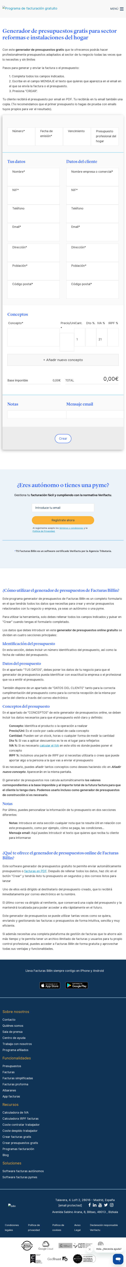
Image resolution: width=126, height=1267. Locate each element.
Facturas (8, 1072)
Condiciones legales (12, 1228)
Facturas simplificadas (17, 1078)
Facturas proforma (15, 1084)
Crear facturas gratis (16, 1136)
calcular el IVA (49, 745)
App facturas (11, 1096)
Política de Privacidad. (44, 531)
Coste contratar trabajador (21, 1124)
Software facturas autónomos (23, 1171)
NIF (15, 190)
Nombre (18, 171)
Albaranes (9, 1090)
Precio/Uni (68, 325)
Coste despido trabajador (20, 1130)
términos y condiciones (71, 528)
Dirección (19, 247)
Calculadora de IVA (15, 1112)
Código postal (22, 284)
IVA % (101, 323)
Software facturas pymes (19, 1177)
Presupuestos (11, 1066)
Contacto (8, 1019)
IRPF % (113, 323)
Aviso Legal (77, 1228)
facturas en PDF (35, 871)
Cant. (78, 323)
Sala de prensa (12, 1031)
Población (19, 265)
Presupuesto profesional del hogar (106, 136)
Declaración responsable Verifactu (104, 1228)
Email (16, 226)
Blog (5, 1155)
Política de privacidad (34, 1228)
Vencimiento (76, 131)
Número (18, 131)
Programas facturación (18, 1149)
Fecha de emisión (46, 133)
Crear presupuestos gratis (20, 1143)
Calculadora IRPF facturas (20, 1118)
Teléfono (18, 208)
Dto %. (90, 323)
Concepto (15, 323)
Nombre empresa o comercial (92, 171)
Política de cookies (58, 1228)
